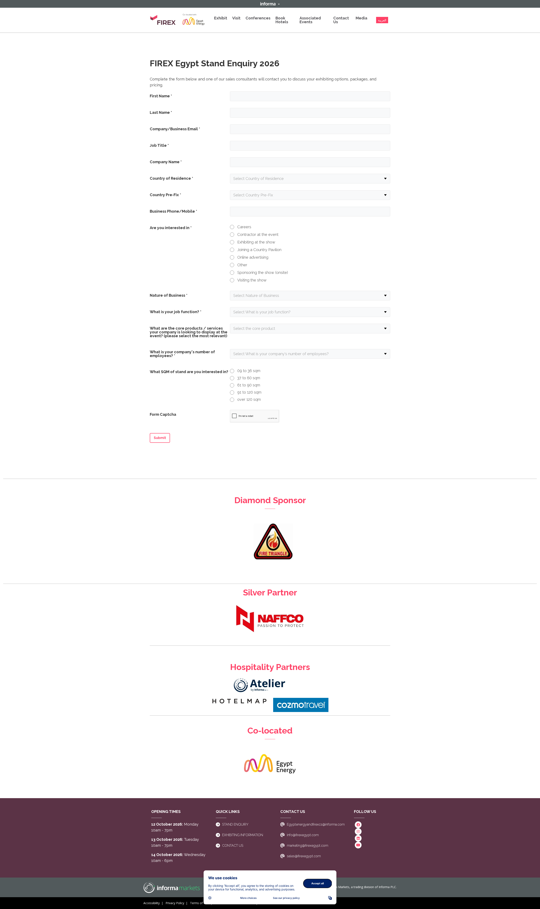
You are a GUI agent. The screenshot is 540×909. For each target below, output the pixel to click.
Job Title (159, 145)
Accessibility (151, 903)
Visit (236, 18)
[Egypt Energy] (270, 764)
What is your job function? (175, 312)
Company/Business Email (175, 129)
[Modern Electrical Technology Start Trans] (260, 685)
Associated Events (310, 20)
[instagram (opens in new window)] (358, 831)
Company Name (166, 162)
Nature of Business (169, 295)
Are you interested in (171, 228)
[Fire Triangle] (270, 546)
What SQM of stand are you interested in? (189, 372)
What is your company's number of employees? (182, 354)
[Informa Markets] (171, 887)
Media (361, 18)
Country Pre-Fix (165, 195)
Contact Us (341, 20)
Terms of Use (199, 903)
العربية (382, 20)
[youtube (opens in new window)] (358, 845)
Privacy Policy (175, 903)
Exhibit (220, 18)
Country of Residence (171, 178)
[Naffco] (270, 618)
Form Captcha (163, 414)
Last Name (161, 112)
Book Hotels (281, 20)
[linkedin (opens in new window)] (358, 838)
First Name (161, 96)
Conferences (258, 18)
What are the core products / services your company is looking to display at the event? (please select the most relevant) (188, 332)
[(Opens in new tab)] (177, 20)
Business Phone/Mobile (173, 211)
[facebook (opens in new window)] (358, 824)
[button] (270, 3)
